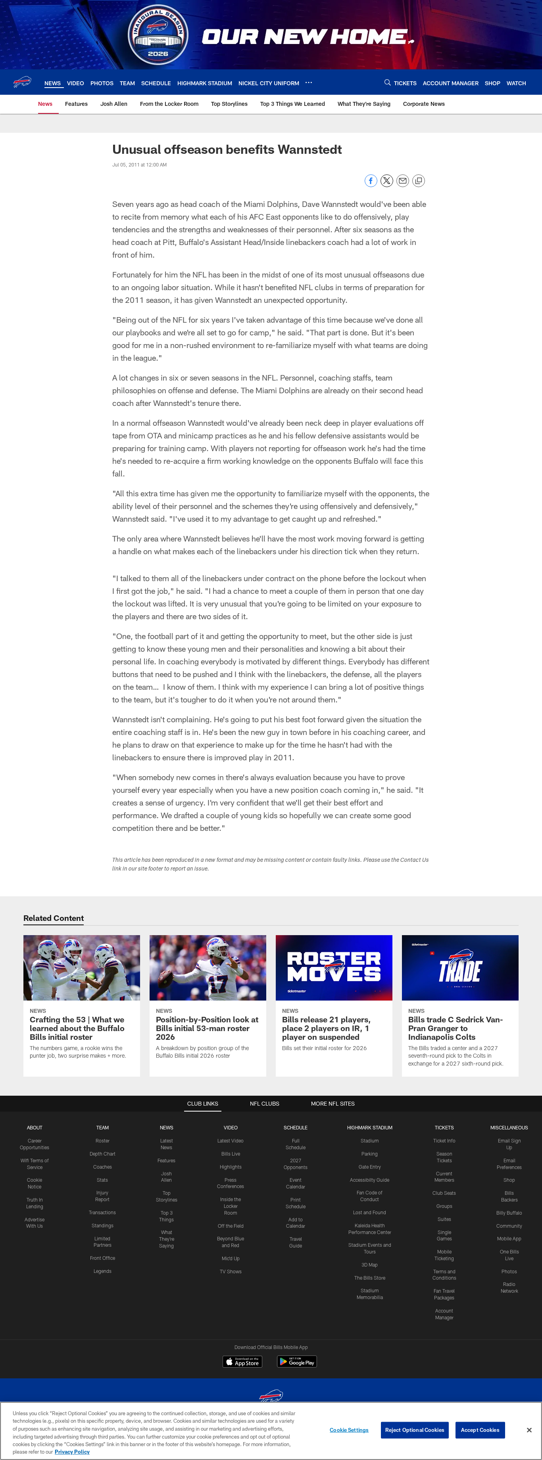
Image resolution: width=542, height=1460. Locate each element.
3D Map (369, 1264)
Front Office (102, 1258)
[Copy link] (418, 181)
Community (509, 1225)
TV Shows (231, 1271)
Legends (102, 1271)
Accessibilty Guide (369, 1180)
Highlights (231, 1166)
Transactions (102, 1212)
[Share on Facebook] (371, 185)
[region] (271, 1431)
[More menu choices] (309, 82)
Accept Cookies (480, 1430)
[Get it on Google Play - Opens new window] (297, 1365)
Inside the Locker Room (230, 1205)
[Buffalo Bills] (271, 1398)
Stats (102, 1180)
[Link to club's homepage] (22, 82)
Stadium (370, 1140)
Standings (102, 1225)
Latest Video (230, 1140)
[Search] (387, 82)
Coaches (102, 1166)
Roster (103, 1140)
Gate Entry (370, 1166)
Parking (369, 1153)
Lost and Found (369, 1212)
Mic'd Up (231, 1258)
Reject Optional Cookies (414, 1430)
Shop (509, 1180)
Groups (444, 1206)
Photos (509, 1271)
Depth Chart (102, 1153)
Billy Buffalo (509, 1212)
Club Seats (444, 1193)
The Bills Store (369, 1277)
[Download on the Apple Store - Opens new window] (242, 1362)
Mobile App (509, 1238)
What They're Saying (166, 1238)
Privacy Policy (72, 1452)
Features (166, 1160)
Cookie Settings (349, 1430)
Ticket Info (444, 1140)
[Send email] (402, 185)
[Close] (529, 1430)
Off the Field (231, 1225)
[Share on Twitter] (387, 185)
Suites (444, 1219)
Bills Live (230, 1153)
